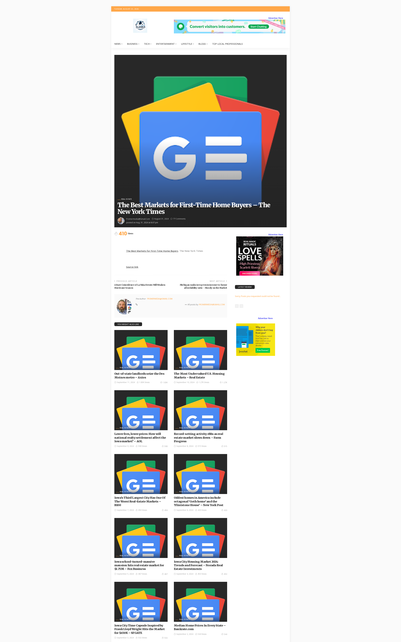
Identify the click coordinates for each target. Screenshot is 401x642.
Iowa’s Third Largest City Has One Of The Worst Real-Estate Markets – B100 (139, 501)
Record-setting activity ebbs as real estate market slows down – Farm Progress (198, 437)
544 (225, 634)
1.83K (165, 382)
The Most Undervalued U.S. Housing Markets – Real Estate (199, 375)
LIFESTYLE (186, 43)
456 (166, 510)
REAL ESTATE (126, 199)
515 (225, 446)
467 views (142, 574)
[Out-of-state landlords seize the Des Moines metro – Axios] (141, 350)
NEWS (117, 43)
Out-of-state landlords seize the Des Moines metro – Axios (139, 375)
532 (166, 638)
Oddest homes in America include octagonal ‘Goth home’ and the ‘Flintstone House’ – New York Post (198, 501)
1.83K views (144, 382)
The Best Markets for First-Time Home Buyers (152, 250)
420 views (202, 510)
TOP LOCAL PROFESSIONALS (227, 43)
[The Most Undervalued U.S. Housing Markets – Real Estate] (200, 350)
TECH (147, 43)
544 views (202, 634)
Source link (132, 266)
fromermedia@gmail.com (138, 219)
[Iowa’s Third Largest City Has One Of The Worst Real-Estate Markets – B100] (141, 474)
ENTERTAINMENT (165, 43)
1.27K (224, 382)
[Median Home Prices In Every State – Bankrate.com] (200, 602)
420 (225, 510)
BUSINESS (132, 43)
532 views (142, 637)
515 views (202, 446)
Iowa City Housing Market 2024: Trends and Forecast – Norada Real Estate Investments (198, 565)
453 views (202, 574)
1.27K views (204, 382)
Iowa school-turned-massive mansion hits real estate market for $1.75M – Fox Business (139, 565)
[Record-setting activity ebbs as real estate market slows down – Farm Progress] (200, 410)
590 (166, 446)
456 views (142, 510)
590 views (142, 446)
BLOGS (202, 43)
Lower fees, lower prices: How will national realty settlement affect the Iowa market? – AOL (140, 437)
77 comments (179, 218)
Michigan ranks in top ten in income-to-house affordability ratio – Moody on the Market (203, 286)
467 (166, 574)
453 (225, 574)
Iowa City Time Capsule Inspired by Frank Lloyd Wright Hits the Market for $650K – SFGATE (139, 629)
